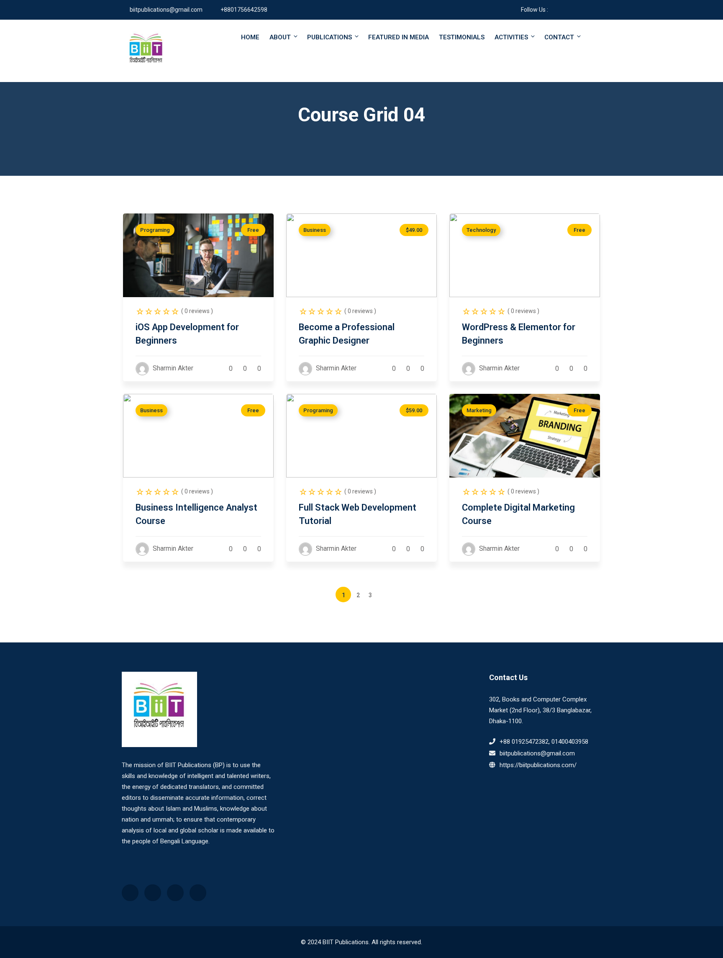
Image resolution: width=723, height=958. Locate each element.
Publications (329, 37)
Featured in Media (398, 37)
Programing (155, 230)
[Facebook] (554, 9)
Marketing (479, 410)
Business (314, 230)
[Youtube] (566, 9)
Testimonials (462, 37)
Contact (559, 37)
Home (250, 37)
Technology (481, 230)
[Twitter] (152, 892)
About (280, 37)
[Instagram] (578, 9)
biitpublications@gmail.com (166, 9)
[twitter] (590, 9)
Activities (511, 37)
